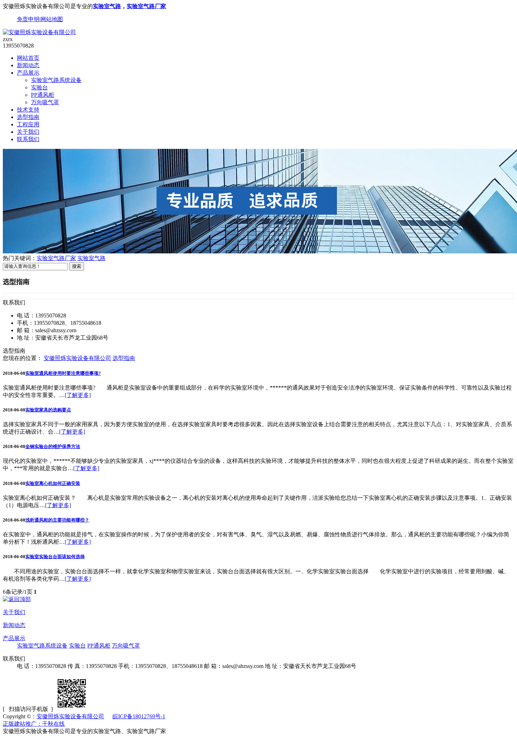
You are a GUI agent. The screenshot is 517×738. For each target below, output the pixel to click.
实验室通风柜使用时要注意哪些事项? (63, 373)
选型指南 (28, 117)
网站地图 (51, 19)
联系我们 (28, 139)
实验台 (39, 87)
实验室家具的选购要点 (48, 409)
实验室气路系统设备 (56, 80)
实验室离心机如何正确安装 (52, 483)
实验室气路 (107, 6)
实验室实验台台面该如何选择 (55, 556)
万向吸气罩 (45, 102)
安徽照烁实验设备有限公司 (77, 358)
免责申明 (28, 19)
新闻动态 (28, 65)
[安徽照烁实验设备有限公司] (39, 32)
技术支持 (28, 110)
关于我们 (28, 132)
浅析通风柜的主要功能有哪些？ (57, 520)
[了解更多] (78, 395)
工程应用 (28, 124)
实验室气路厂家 (146, 6)
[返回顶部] (17, 599)
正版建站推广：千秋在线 (34, 724)
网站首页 (28, 58)
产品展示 (28, 73)
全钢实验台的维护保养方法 (52, 446)
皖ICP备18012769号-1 (139, 716)
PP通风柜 (42, 95)
